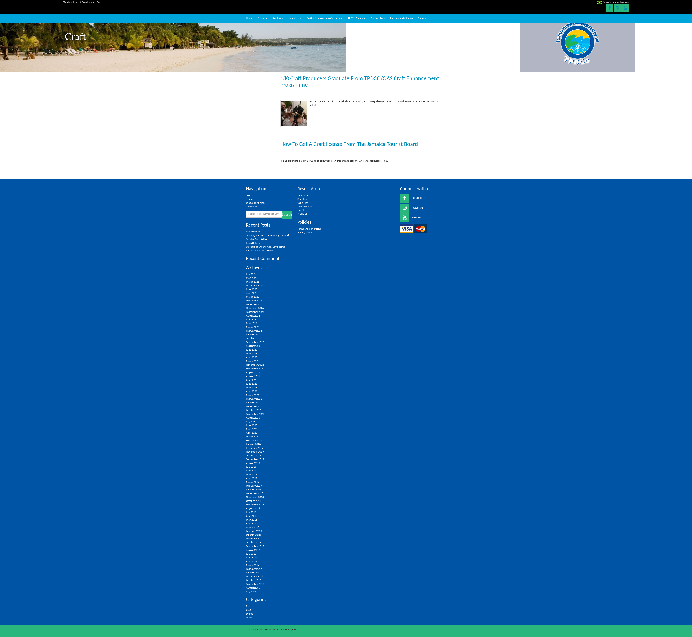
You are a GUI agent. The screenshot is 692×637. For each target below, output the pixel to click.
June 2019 (251, 470)
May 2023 (251, 353)
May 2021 (251, 387)
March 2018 (252, 527)
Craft (248, 610)
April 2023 (251, 357)
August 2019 (253, 463)
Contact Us (252, 206)
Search (249, 195)
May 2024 (251, 323)
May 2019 (251, 474)
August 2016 (253, 588)
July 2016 (251, 591)
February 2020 (254, 440)
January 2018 (253, 535)
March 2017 (252, 565)
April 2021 (251, 391)
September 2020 (255, 414)
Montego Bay (304, 206)
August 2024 (253, 316)
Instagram (417, 208)
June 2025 (251, 289)
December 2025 (254, 285)
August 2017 (253, 550)
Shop (421, 18)
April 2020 (251, 433)
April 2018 (251, 523)
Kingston (302, 199)
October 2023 (253, 338)
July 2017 (251, 554)
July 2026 (251, 274)
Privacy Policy (304, 232)
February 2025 (254, 300)
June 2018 (251, 516)
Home (249, 18)
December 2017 (254, 538)
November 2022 (255, 365)
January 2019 (253, 489)
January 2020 (253, 444)
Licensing (294, 18)
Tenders (250, 199)
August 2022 (253, 372)
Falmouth (302, 195)
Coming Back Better (256, 239)
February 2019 (254, 486)
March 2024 (252, 327)
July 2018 (251, 512)
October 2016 (253, 580)
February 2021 (254, 399)
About (261, 18)
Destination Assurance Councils (323, 18)
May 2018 (251, 520)
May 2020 (251, 429)
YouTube (416, 217)
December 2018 (254, 493)
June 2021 (251, 384)
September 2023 (255, 342)
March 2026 (252, 282)
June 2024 (251, 319)
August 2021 (253, 376)
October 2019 (253, 455)
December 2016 (254, 576)
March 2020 (252, 436)
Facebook (417, 198)
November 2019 (255, 452)
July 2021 (251, 380)
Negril (300, 210)
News (249, 617)
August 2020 (253, 418)
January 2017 (253, 573)
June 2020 (251, 425)
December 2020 (254, 406)
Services (277, 18)
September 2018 (255, 504)
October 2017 (253, 542)
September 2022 (255, 368)
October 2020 (253, 410)
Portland (302, 214)
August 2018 (253, 508)
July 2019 (251, 467)
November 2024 (255, 308)
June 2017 (251, 557)
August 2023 (253, 346)
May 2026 (251, 278)
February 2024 (254, 331)
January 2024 (253, 334)
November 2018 (255, 497)
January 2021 (253, 402)
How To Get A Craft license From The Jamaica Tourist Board (349, 144)
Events (249, 614)
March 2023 (252, 361)
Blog (248, 606)
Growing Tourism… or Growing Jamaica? (268, 235)
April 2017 (251, 561)
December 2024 (254, 304)
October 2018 (253, 501)
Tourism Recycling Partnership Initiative (392, 18)
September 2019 (255, 459)
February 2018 (254, 531)
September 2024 (255, 312)
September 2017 (255, 546)
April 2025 (251, 293)
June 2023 (251, 350)
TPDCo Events (355, 18)
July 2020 (251, 421)
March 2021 (252, 395)
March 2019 (252, 482)
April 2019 (251, 478)
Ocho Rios (302, 203)
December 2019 (254, 448)
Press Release (253, 232)
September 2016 (255, 584)
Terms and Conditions (309, 229)
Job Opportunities (255, 203)
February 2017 (254, 569)
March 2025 (252, 297)
